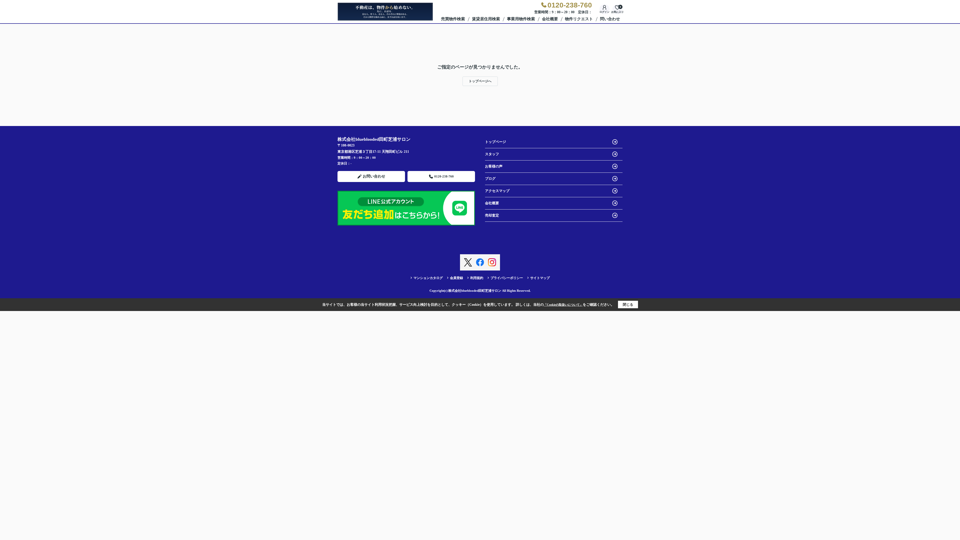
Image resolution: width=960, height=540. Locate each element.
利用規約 (476, 278)
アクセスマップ (497, 191)
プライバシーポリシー (506, 278)
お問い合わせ (374, 176)
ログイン (605, 11)
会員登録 (456, 278)
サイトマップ (540, 278)
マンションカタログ (428, 278)
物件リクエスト (579, 19)
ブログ (490, 178)
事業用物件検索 (521, 19)
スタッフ (492, 154)
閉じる (628, 304)
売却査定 (492, 215)
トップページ (495, 142)
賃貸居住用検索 (486, 19)
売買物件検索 (453, 19)
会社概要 (550, 19)
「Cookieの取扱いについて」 (563, 304)
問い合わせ (610, 19)
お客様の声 (493, 166)
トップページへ (480, 81)
